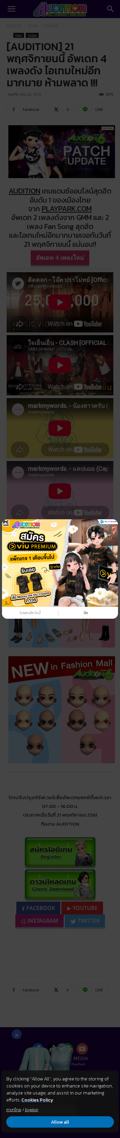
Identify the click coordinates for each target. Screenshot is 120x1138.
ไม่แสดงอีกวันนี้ (30, 612)
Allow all (60, 1122)
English (31, 1110)
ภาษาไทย (13, 1110)
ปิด (86, 612)
